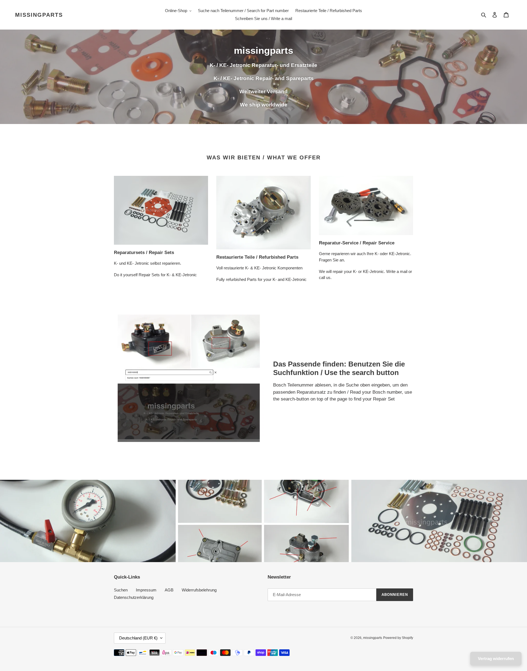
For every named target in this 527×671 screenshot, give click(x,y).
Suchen (121, 590)
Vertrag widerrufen (496, 658)
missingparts (39, 15)
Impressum (146, 590)
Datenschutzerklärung (133, 597)
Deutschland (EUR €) (138, 638)
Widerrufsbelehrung (199, 590)
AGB (169, 590)
